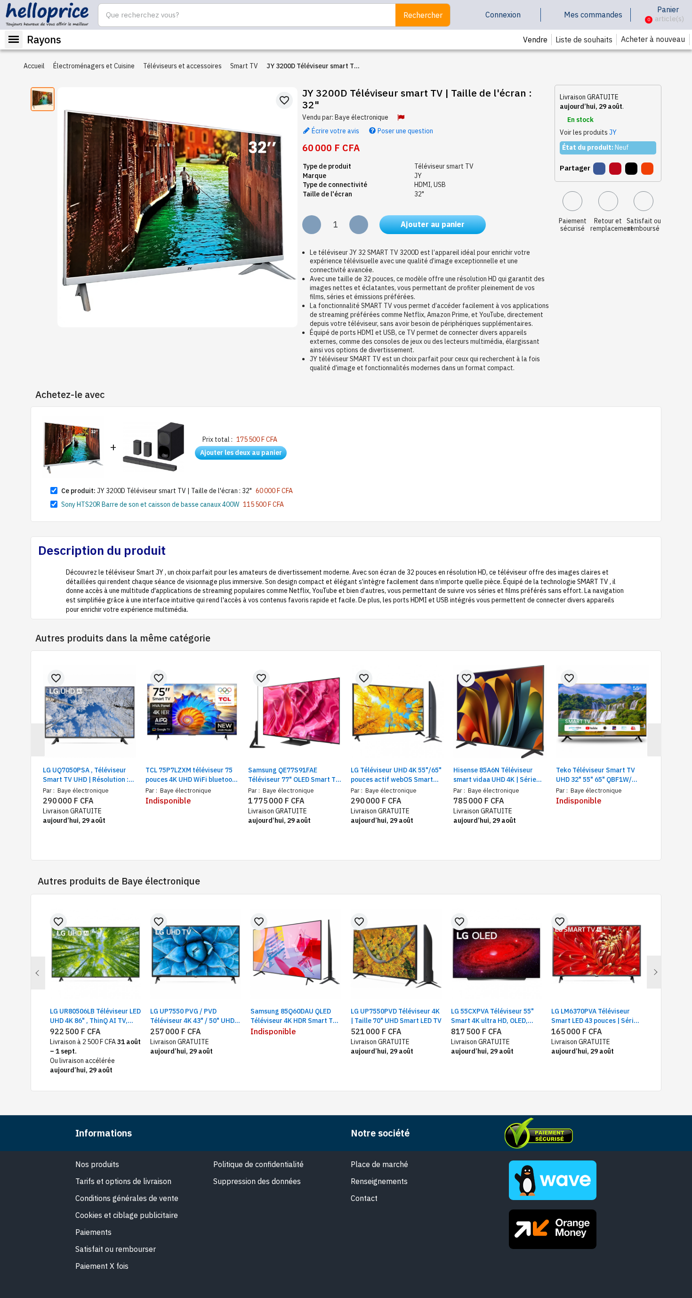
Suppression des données (257, 1181)
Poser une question (404, 130)
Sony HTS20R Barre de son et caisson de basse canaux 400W (150, 504)
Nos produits (97, 1164)
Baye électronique (361, 117)
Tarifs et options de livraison (123, 1181)
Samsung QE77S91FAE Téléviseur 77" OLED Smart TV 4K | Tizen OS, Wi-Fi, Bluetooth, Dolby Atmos (294, 775)
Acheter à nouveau (653, 39)
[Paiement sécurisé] (572, 201)
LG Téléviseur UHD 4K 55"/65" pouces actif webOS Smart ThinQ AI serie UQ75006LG (396, 775)
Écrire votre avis (334, 130)
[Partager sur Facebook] (599, 168)
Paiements (93, 1232)
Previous (38, 973)
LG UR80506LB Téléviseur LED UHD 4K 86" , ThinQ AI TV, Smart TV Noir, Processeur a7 (95, 1016)
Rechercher (423, 15)
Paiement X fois (102, 1266)
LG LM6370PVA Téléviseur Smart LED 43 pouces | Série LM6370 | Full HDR (594, 1016)
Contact (364, 1198)
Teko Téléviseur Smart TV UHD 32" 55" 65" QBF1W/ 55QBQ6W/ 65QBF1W (595, 775)
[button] (641, 15)
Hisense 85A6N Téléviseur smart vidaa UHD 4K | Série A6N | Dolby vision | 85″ (494, 775)
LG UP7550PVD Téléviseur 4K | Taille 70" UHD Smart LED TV (396, 1016)
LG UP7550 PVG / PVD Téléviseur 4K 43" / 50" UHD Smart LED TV (192, 1016)
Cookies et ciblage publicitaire (126, 1215)
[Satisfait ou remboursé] (643, 201)
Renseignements (379, 1181)
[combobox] (242, 15)
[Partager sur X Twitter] (631, 168)
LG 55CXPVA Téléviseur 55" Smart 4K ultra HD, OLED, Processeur (492, 1016)
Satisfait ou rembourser (115, 1249)
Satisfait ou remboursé (644, 225)
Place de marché (379, 1164)
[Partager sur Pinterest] (615, 168)
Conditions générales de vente (126, 1198)
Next (654, 972)
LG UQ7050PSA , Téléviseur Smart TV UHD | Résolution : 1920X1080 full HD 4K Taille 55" (86, 775)
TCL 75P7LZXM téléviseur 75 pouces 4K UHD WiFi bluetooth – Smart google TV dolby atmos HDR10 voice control (192, 775)
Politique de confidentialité (258, 1164)
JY (613, 132)
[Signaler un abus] (400, 117)
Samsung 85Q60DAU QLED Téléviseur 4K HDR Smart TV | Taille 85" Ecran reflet (295, 1016)
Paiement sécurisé (573, 225)
